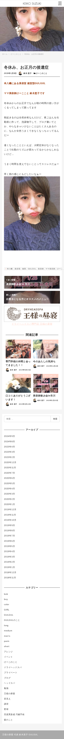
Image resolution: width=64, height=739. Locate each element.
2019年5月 (9, 546)
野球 (6, 709)
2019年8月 (9, 530)
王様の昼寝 (9, 693)
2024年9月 (9, 436)
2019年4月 (9, 551)
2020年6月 (9, 478)
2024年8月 (9, 441)
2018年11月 (10, 577)
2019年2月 (9, 562)
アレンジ (8, 651)
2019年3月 (9, 557)
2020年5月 (9, 483)
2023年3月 (9, 452)
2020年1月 (9, 504)
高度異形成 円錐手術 (14, 714)
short (6, 646)
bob (6, 594)
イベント (8, 657)
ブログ (7, 678)
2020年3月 (9, 494)
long (6, 625)
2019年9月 (9, 525)
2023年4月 (9, 446)
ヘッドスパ (9, 683)
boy (6, 599)
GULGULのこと (12, 620)
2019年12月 (10, 509)
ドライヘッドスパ (13, 667)
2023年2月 (9, 457)
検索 (55, 419)
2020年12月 (10, 462)
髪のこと (8, 720)
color (6, 604)
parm (6, 641)
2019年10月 (10, 520)
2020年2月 (9, 499)
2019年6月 (9, 541)
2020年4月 (9, 488)
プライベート (10, 672)
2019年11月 (10, 515)
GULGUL (8, 615)
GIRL (6, 610)
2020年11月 (10, 467)
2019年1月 (9, 567)
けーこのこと (41, 73)
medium (8, 630)
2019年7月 (9, 535)
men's (7, 636)
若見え (7, 699)
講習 (6, 704)
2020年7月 (9, 473)
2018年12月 (10, 572)
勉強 (6, 688)
